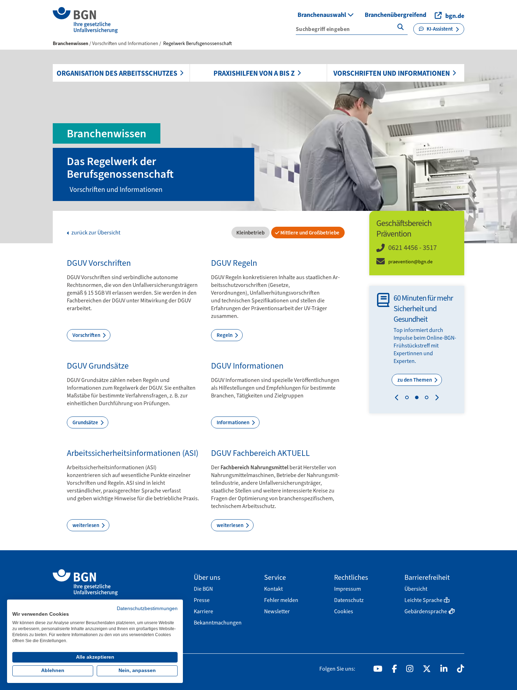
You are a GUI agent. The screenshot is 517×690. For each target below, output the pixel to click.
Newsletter (277, 611)
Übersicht (415, 588)
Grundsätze (85, 422)
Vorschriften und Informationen (391, 73)
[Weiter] (435, 398)
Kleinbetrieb (249, 232)
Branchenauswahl (322, 15)
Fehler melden (281, 600)
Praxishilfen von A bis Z (254, 73)
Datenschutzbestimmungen (147, 608)
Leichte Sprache (423, 600)
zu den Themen (415, 379)
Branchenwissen (70, 43)
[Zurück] (398, 398)
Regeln (225, 335)
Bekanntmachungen (218, 622)
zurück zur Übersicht (95, 233)
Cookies (343, 611)
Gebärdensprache (425, 611)
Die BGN (203, 588)
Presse (202, 600)
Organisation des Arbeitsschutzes (117, 73)
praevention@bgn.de (410, 261)
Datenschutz (349, 600)
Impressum (347, 588)
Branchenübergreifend (395, 15)
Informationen (233, 422)
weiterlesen (86, 525)
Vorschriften (86, 335)
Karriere (203, 611)
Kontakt (273, 588)
